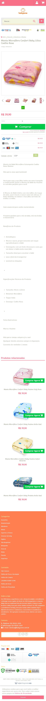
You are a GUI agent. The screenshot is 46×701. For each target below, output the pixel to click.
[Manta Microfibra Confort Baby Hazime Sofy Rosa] (23, 380)
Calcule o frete (6, 156)
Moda (3, 552)
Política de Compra (7, 577)
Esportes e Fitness (7, 533)
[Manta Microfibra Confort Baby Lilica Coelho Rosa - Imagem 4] (33, 100)
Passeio (3, 555)
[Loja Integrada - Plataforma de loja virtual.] (23, 683)
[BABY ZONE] (23, 11)
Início (4, 37)
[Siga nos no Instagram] (26, 634)
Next (43, 100)
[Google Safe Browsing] (21, 670)
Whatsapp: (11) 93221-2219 (12, 625)
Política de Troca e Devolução (10, 574)
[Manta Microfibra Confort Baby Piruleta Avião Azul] (23, 486)
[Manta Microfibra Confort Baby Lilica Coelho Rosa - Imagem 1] (8, 100)
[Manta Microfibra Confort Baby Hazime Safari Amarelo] (23, 451)
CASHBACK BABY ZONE (8, 580)
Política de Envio (6, 584)
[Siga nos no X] (23, 634)
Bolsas (3, 529)
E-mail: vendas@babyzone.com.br (16, 628)
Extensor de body (6, 536)
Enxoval (9, 37)
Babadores (4, 526)
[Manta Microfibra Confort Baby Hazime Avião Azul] (23, 415)
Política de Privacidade (8, 587)
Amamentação (5, 523)
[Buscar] (34, 22)
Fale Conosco (5, 571)
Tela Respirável (5, 542)
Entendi (23, 697)
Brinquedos (4, 545)
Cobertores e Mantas (20, 37)
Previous (2, 100)
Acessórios (4, 520)
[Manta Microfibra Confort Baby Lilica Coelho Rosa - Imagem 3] (25, 100)
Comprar (25, 126)
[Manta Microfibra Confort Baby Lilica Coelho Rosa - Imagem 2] (16, 100)
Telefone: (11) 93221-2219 (11, 623)
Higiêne (3, 539)
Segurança (4, 558)
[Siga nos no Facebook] (19, 634)
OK (36, 155)
